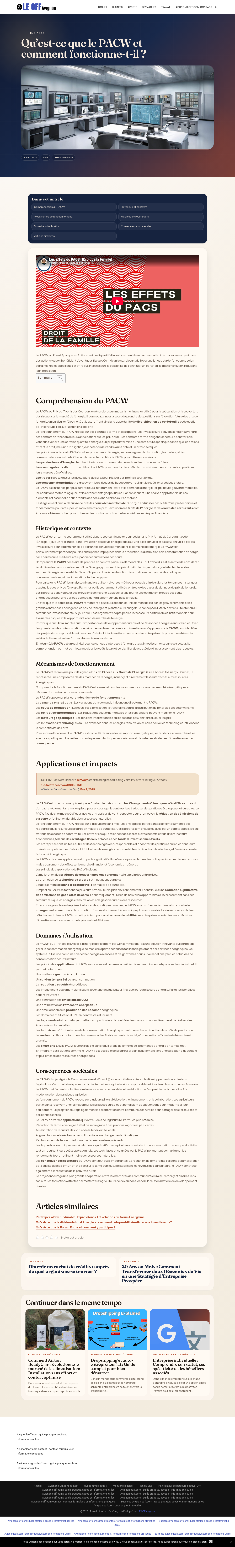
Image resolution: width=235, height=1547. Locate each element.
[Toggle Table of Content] (58, 378)
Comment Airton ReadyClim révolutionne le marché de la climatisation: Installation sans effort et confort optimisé (54, 1369)
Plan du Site (145, 1485)
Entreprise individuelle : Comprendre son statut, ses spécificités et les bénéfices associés (179, 1366)
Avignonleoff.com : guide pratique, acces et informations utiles (41, 1520)
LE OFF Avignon (146, 1511)
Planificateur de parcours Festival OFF (179, 1485)
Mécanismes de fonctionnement (53, 216)
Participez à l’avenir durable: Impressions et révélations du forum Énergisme (90, 1217)
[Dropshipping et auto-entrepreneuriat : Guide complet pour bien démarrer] (117, 1329)
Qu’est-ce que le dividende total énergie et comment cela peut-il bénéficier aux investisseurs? (104, 1222)
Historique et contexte (134, 207)
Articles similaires (44, 236)
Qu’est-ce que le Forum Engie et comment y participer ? (75, 1227)
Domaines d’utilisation (47, 226)
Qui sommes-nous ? (95, 1485)
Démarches (149, 7)
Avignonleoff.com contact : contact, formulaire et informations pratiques (73, 1501)
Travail (165, 7)
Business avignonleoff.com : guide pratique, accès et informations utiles (162, 1501)
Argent (132, 7)
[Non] (230, 1542)
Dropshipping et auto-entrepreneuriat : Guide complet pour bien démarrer (112, 1366)
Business (117, 7)
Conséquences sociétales (136, 226)
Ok (210, 1541)
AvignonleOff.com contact (193, 7)
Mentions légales (123, 1485)
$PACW (82, 780)
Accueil (102, 7)
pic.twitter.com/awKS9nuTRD (61, 785)
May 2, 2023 (87, 789)
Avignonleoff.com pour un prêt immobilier (118, 1505)
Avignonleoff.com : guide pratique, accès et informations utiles (78, 1489)
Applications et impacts (135, 216)
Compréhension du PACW (49, 207)
